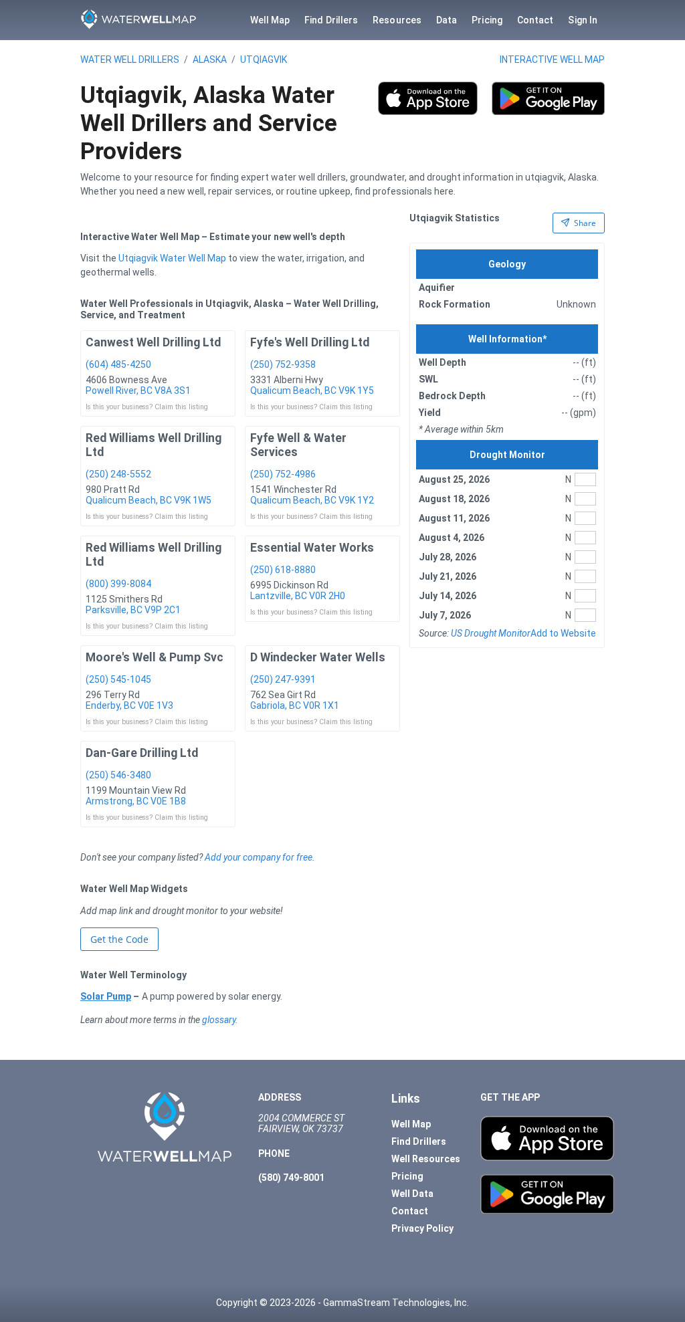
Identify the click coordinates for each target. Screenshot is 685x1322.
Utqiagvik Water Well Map (172, 258)
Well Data (412, 1193)
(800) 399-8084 (118, 583)
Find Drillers (331, 20)
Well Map (270, 20)
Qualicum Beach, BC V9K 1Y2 (312, 500)
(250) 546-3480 (118, 775)
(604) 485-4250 (118, 364)
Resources (397, 20)
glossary (218, 1019)
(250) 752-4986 (283, 474)
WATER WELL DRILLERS (129, 59)
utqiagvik (263, 59)
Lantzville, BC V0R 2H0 (297, 595)
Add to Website (563, 633)
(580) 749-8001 (291, 1177)
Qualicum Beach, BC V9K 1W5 (148, 500)
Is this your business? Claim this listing (147, 407)
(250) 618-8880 (283, 569)
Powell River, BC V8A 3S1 (138, 390)
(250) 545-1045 (118, 679)
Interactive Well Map (552, 59)
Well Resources (425, 1158)
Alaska (210, 59)
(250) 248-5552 (118, 474)
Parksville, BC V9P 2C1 (133, 609)
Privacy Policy (422, 1228)
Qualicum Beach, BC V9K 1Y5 (312, 390)
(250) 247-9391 (283, 679)
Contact (535, 20)
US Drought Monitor (490, 633)
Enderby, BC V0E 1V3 (129, 705)
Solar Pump (105, 996)
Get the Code (119, 939)
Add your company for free (258, 857)
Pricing (487, 20)
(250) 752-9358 (283, 364)
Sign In (582, 20)
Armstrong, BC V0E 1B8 (136, 801)
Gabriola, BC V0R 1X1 (294, 705)
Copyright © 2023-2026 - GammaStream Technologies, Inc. (342, 1302)
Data (446, 20)
